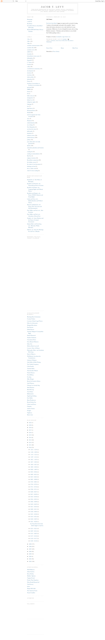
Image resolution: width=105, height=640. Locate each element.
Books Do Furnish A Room (33, 381)
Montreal (29, 120)
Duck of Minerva (31, 354)
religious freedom (31, 158)
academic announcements (33, 45)
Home (62, 48)
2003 (30, 559)
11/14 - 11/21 (33, 454)
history (28, 91)
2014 (30, 437)
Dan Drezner (30, 327)
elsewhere (29, 75)
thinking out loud (31, 166)
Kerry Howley (30, 574)
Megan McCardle (31, 588)
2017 (30, 430)
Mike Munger (30, 379)
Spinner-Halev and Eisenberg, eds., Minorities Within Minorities (34, 225)
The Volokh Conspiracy (33, 364)
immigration (30, 98)
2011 (30, 445)
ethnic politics (30, 77)
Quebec (29, 145)
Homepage (29, 19)
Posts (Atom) (56, 51)
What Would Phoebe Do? (33, 582)
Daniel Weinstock (31, 335)
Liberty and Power (31, 404)
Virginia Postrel (31, 578)
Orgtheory (29, 412)
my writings (30, 125)
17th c (28, 39)
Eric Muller (30, 398)
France (53, 40)
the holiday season (31, 162)
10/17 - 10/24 (33, 462)
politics (29, 139)
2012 (30, 442)
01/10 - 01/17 (33, 538)
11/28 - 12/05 (33, 452)
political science (31, 135)
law (28, 106)
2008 (30, 546)
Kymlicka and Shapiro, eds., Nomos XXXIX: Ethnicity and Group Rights (35, 195)
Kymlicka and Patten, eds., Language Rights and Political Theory (35, 189)
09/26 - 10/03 (33, 469)
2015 (30, 435)
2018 (30, 427)
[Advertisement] (34, 626)
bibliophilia (30, 58)
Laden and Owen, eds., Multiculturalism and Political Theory (35, 200)
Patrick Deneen (31, 372)
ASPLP (29, 52)
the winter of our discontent (33, 164)
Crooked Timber (31, 319)
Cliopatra (29, 406)
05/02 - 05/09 (33, 501)
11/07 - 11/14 (33, 457)
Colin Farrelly (30, 366)
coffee (28, 66)
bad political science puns (33, 56)
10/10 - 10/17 (33, 464)
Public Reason (30, 329)
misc (28, 118)
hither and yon (30, 95)
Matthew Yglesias (31, 576)
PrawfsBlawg (30, 375)
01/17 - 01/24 (33, 536)
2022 (30, 422)
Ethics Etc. (29, 344)
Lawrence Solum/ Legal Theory (35, 321)
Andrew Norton (31, 408)
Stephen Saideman (31, 337)
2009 (30, 544)
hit (27, 93)
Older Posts (75, 48)
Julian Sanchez (30, 571)
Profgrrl (29, 410)
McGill (29, 112)
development (30, 71)
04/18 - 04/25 (33, 504)
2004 (30, 556)
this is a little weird (31, 168)
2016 (30, 432)
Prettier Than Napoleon (32, 580)
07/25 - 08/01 (33, 482)
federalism (29, 79)
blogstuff (29, 60)
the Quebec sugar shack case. (63, 36)
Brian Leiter (30, 415)
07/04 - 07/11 (33, 489)
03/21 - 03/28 (33, 514)
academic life (30, 47)
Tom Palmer (30, 391)
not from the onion (31, 129)
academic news (30, 49)
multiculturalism (61, 40)
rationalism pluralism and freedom (35, 147)
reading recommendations (33, 153)
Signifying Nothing (31, 396)
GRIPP (29, 89)
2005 (30, 554)
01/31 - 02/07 (33, 533)
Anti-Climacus (30, 383)
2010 (30, 447)
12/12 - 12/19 (33, 449)
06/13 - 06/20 (33, 494)
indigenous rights (31, 102)
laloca (28, 586)
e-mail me (29, 21)
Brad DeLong (30, 389)
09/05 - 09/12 (33, 474)
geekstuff (29, 87)
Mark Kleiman (30, 387)
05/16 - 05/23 (33, 499)
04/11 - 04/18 (33, 506)
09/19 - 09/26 (33, 472)
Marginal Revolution (32, 325)
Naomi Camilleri (31, 592)
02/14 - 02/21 (33, 528)
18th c (28, 41)
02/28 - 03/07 (33, 519)
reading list (29, 151)
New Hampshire (31, 127)
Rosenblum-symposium (32, 160)
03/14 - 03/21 (33, 516)
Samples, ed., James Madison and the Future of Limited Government (35, 219)
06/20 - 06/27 (33, 492)
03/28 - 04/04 (33, 511)
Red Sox (29, 156)
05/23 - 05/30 (33, 496)
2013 (30, 440)
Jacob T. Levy (52, 6)
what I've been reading (32, 170)
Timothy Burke (31, 368)
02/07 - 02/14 (33, 531)
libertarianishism (31, 110)
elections (29, 73)
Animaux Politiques (32, 360)
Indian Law (30, 100)
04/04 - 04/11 (33, 509)
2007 (30, 549)
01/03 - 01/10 (33, 541)
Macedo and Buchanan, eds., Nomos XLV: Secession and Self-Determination (34, 206)
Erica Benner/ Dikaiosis (33, 341)
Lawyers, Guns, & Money (33, 348)
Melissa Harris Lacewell (33, 346)
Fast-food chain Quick (51, 23)
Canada (29, 64)
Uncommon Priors (31, 339)
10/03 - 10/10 (33, 467)
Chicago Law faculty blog (33, 385)
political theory (30, 137)
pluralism (29, 133)
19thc (28, 43)
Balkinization (30, 393)
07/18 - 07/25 (33, 484)
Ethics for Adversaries (32, 323)
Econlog (29, 377)
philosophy (30, 131)
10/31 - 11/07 (33, 459)
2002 (30, 561)
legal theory (30, 108)
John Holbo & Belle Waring (34, 362)
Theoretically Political (32, 370)
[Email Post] (68, 39)
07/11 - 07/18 (33, 487)
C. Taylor (29, 62)
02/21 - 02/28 (33, 521)
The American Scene (32, 590)
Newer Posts (49, 48)
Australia (29, 54)
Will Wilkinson (31, 569)
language (29, 104)
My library (29, 23)
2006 (30, 551)
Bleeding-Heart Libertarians (34, 317)
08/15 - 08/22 (33, 477)
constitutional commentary (33, 68)
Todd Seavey (30, 584)
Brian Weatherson (31, 400)
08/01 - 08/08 (33, 479)
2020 (30, 425)
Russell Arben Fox (31, 402)
